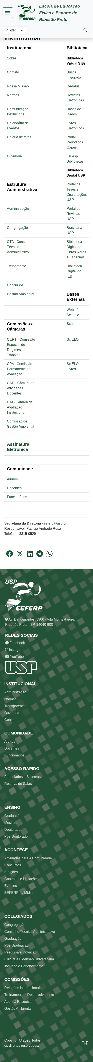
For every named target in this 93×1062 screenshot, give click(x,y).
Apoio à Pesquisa (18, 1001)
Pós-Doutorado (16, 836)
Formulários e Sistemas (22, 777)
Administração (18, 208)
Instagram (16, 650)
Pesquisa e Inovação (20, 952)
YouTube (16, 656)
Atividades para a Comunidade (28, 858)
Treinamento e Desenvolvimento (29, 995)
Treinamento (16, 266)
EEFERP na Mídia (18, 892)
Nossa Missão (18, 86)
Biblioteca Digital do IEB (74, 271)
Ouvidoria (14, 156)
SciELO (73, 339)
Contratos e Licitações (21, 879)
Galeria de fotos (19, 137)
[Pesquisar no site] (85, 30)
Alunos (12, 479)
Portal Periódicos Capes (75, 142)
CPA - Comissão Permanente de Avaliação (19, 369)
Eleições (11, 872)
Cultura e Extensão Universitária (29, 959)
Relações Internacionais (23, 988)
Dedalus (73, 86)
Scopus (72, 324)
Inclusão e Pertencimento (23, 966)
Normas (13, 95)
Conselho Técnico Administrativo (29, 931)
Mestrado (11, 822)
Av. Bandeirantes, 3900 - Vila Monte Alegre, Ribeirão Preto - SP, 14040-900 (40, 622)
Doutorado (12, 829)
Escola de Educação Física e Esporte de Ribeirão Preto (59, 13)
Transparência (15, 706)
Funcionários (17, 497)
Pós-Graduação (16, 945)
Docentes (14, 488)
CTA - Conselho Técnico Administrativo (19, 247)
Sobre (11, 58)
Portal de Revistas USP (73, 214)
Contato (13, 72)
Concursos (15, 285)
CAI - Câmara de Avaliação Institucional (20, 407)
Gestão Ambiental (20, 294)
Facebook (17, 643)
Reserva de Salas (18, 784)
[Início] (28, 12)
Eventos (10, 886)
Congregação (17, 228)
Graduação (12, 816)
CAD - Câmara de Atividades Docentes (20, 388)
